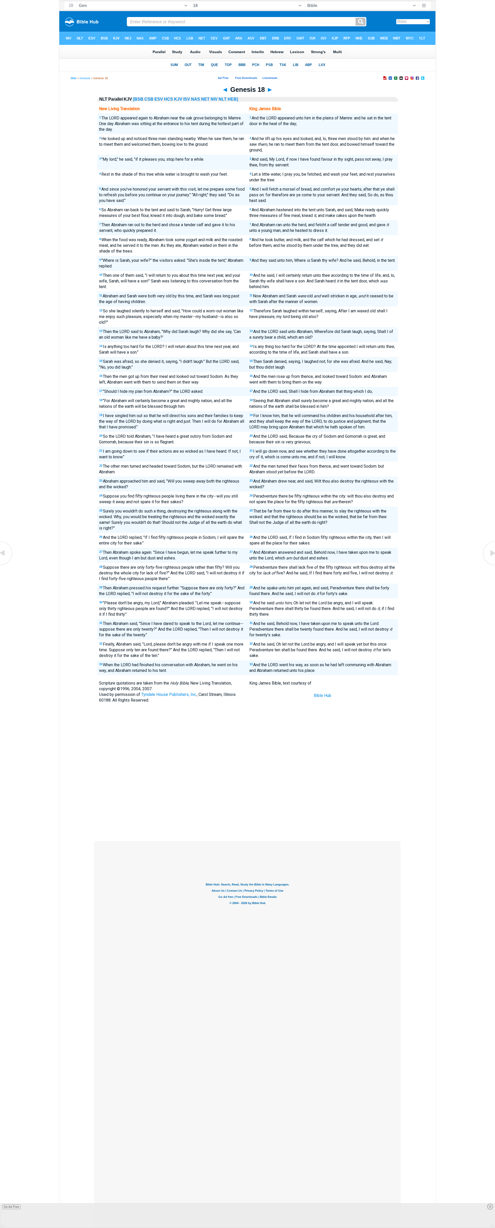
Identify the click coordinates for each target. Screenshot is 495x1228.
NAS (195, 99)
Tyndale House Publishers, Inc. (169, 694)
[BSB (138, 99)
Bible (74, 78)
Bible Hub (322, 695)
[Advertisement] (247, 803)
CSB (148, 99)
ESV (158, 99)
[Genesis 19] (488, 564)
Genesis (85, 78)
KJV (178, 99)
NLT (223, 99)
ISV (186, 99)
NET (205, 99)
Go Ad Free (11, 1207)
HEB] (233, 99)
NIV (214, 99)
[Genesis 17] (6, 564)
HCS (168, 99)
